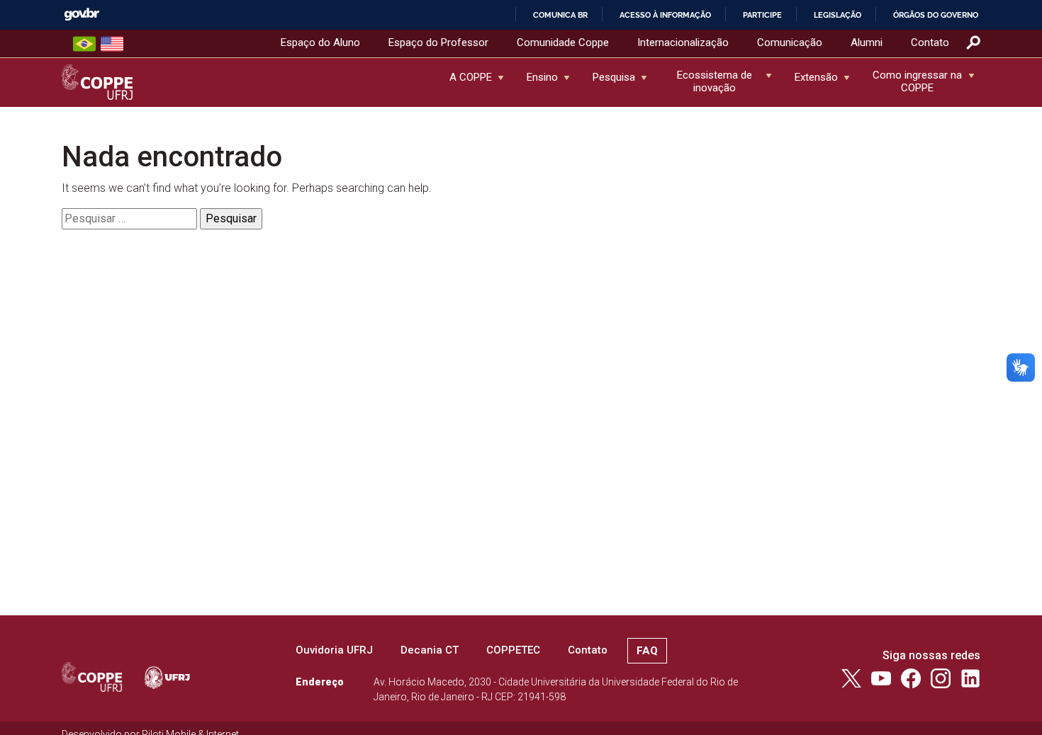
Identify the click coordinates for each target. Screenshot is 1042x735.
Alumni (867, 42)
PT (84, 44)
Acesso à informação (665, 15)
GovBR (81, 14)
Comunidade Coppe (563, 42)
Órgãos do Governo (935, 15)
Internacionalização (683, 42)
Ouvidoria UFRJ (334, 650)
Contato (930, 42)
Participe (762, 15)
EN (112, 44)
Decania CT (429, 650)
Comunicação (789, 42)
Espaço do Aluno (320, 42)
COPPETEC (513, 650)
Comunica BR (560, 15)
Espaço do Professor (438, 42)
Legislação (837, 15)
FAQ (647, 650)
